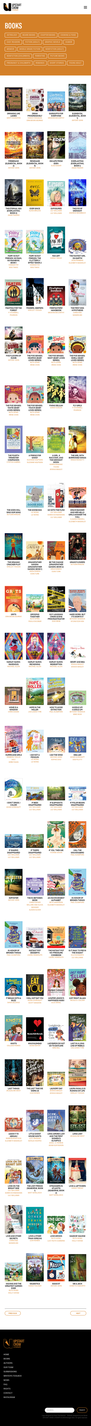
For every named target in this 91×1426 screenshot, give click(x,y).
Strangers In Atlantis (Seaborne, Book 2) (56, 1189)
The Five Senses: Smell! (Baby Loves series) (77, 358)
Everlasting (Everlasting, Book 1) (77, 163)
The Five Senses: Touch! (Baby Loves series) (35, 407)
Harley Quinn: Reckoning (35, 663)
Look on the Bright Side (13, 1187)
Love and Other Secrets (13, 1237)
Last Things (13, 1088)
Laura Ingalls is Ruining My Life (77, 1089)
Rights (7, 1389)
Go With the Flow (56, 510)
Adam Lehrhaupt (77, 757)
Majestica (35, 1284)
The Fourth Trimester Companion (13, 457)
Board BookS (29, 35)
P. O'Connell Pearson (13, 314)
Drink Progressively (34, 114)
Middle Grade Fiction (29, 49)
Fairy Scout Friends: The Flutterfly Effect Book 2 (35, 259)
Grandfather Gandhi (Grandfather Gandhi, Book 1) (35, 565)
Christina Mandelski (77, 314)
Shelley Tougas (35, 310)
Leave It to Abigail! (14, 1135)
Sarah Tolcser (34, 1286)
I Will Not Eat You (34, 998)
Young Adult (75, 63)
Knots (14, 1043)
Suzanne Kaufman (35, 460)
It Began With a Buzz (13, 999)
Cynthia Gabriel (13, 462)
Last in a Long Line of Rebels (77, 1044)
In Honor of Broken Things (77, 899)
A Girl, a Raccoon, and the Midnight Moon (56, 458)
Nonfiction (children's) (18, 56)
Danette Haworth (77, 1286)
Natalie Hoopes (34, 1141)
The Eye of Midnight (77, 209)
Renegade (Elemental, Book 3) (34, 163)
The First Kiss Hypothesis (77, 309)
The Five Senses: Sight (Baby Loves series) (56, 358)
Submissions (10, 1372)
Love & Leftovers (77, 1186)
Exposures (56, 208)
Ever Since (35, 208)
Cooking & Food (68, 35)
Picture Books (57, 56)
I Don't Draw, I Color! (13, 804)
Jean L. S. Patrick (56, 1143)
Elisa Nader (56, 166)
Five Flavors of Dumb (13, 357)
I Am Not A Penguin (35, 756)
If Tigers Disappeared (34, 851)
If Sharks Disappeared (13, 851)
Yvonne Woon (56, 852)
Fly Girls (77, 405)
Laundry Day (56, 1088)
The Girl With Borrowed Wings (77, 456)
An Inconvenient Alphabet (56, 899)
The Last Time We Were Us (35, 1089)
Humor (68, 42)
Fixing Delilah (56, 405)
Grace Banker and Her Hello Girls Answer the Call (77, 513)
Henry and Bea (77, 662)
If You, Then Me (56, 850)
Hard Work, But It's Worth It (77, 615)
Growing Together (35, 615)
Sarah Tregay (56, 258)
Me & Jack (77, 1284)
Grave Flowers (77, 562)
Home (6, 1355)
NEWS (6, 1380)
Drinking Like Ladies (13, 114)
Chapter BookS (48, 35)
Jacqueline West (13, 1091)
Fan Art (56, 256)
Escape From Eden (56, 162)
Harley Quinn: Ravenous (13, 663)
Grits (13, 614)
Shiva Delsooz (13, 1002)
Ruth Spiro (35, 362)
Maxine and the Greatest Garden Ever (13, 1286)
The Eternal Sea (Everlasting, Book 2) (14, 210)
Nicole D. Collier (77, 1000)
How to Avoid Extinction (56, 708)
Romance (40, 63)
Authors (8, 1363)
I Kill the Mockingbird (77, 851)
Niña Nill (56, 1048)
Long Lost (77, 1134)
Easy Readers (13, 42)
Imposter (13, 898)
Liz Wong (35, 512)
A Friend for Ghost (35, 456)
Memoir (10, 49)
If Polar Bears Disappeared (77, 804)
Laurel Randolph (34, 955)
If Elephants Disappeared (56, 804)
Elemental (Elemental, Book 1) (77, 115)
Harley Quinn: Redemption (56, 663)
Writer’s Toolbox (13, 1376)
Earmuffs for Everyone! (56, 114)
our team (8, 1367)
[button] (85, 7)
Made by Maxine (77, 1236)
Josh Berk (56, 621)
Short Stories (57, 63)
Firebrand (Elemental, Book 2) (13, 163)
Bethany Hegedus (77, 619)
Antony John (77, 120)
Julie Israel (56, 1002)
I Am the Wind (56, 755)
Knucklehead (35, 1043)
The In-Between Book (35, 899)
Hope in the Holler (34, 708)
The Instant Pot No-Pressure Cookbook (56, 952)
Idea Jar (77, 755)
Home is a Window (13, 708)
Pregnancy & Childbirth (18, 63)
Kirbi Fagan (13, 762)
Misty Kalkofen (13, 118)
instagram (9, 1397)
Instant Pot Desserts (35, 951)
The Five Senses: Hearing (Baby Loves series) (35, 358)
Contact (8, 1393)
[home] (12, 7)
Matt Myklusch (35, 1193)
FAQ (5, 1385)
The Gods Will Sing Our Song (14, 511)
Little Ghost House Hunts (34, 1135)
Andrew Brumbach (77, 213)
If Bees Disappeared (34, 804)
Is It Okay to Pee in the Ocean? (77, 951)
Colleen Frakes (13, 1046)
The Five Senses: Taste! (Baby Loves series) (13, 407)
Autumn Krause (13, 514)
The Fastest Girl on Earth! (77, 257)
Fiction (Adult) (32, 42)
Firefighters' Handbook (56, 309)
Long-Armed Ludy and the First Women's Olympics (56, 1137)
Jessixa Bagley (56, 469)
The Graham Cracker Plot (13, 563)
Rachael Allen (13, 666)
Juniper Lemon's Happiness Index (56, 999)
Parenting (40, 56)
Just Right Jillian (77, 998)
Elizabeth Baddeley (77, 263)
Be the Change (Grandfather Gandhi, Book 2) (56, 564)
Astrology (12, 35)
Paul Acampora (56, 712)
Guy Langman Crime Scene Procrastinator (56, 616)
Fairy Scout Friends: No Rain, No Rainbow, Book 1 (13, 259)
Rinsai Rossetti (77, 460)
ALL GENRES (7, 1326)
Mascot (56, 1284)
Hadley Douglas (35, 118)
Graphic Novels (52, 42)
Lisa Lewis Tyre (34, 712)
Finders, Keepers (34, 308)
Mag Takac (13, 267)
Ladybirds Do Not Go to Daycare (56, 1044)
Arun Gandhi (34, 571)
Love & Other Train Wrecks (35, 1237)
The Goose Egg (35, 510)
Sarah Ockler (56, 408)
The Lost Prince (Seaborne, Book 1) (35, 1188)
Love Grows (56, 1236)
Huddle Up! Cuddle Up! (77, 708)
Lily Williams (56, 211)
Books (7, 1359)
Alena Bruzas (35, 211)
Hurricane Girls (13, 755)
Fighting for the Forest (13, 309)
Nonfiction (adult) (55, 49)
